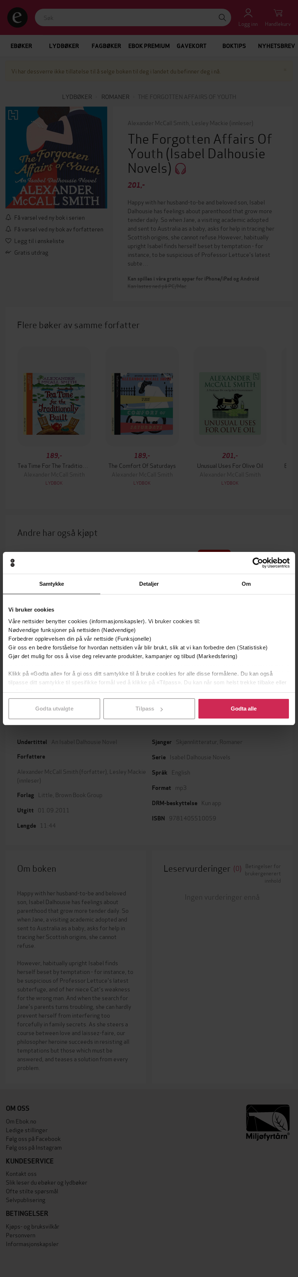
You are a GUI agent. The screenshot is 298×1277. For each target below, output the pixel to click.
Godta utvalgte (54, 708)
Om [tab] (246, 584)
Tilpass (145, 708)
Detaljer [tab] (149, 584)
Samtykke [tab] (51, 584)
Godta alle (244, 708)
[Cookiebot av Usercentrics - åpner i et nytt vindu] (258, 562)
